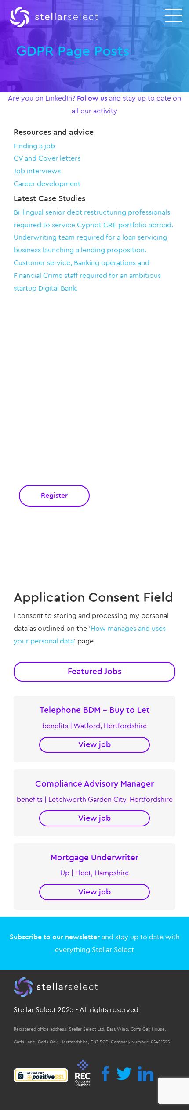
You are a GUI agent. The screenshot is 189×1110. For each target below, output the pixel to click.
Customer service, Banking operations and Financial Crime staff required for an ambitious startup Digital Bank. (87, 275)
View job (94, 744)
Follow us (92, 98)
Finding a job (34, 146)
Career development (47, 183)
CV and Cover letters (47, 158)
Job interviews (37, 171)
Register (54, 495)
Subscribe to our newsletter (55, 937)
